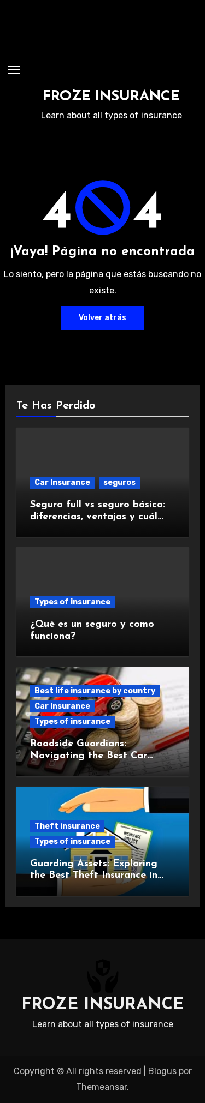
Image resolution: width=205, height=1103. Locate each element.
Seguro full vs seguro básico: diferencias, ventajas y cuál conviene (97, 516)
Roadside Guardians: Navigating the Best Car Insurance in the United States (101, 755)
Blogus (162, 1071)
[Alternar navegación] (14, 69)
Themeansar (101, 1087)
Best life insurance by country (94, 691)
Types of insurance (72, 602)
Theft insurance (67, 826)
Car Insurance (62, 482)
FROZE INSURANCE (111, 96)
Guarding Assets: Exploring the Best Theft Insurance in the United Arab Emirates (93, 875)
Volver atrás (102, 317)
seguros (119, 482)
